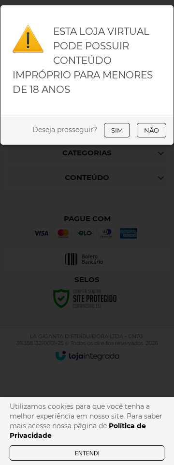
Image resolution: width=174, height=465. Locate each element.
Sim (117, 130)
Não (151, 130)
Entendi (87, 453)
